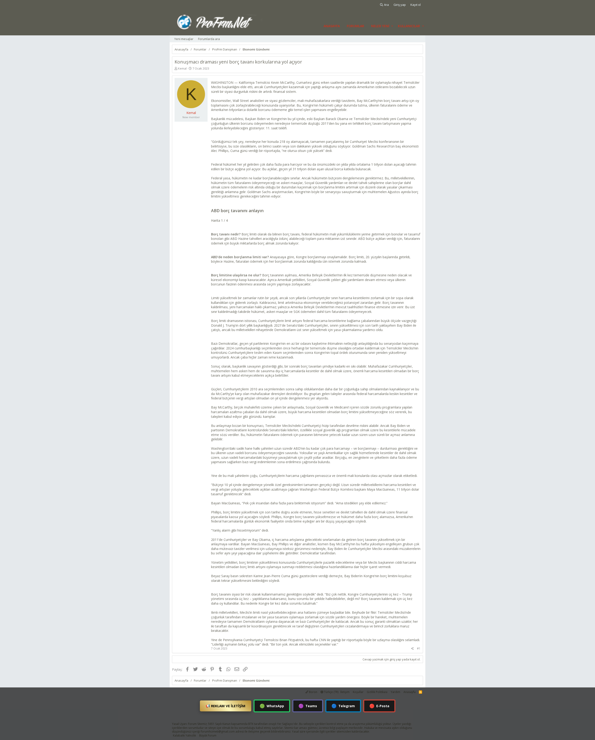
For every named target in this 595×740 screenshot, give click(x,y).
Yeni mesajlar (183, 39)
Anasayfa (332, 26)
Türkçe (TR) (330, 692)
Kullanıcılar (409, 26)
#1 (418, 648)
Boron (312, 692)
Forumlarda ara (209, 39)
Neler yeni (380, 26)
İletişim (345, 692)
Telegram (343, 706)
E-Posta (379, 706)
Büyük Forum (207, 735)
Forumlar (355, 26)
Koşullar (358, 692)
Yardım (395, 692)
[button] (392, 26)
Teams (307, 706)
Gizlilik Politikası (377, 692)
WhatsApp (272, 706)
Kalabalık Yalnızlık (184, 735)
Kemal (182, 68)
